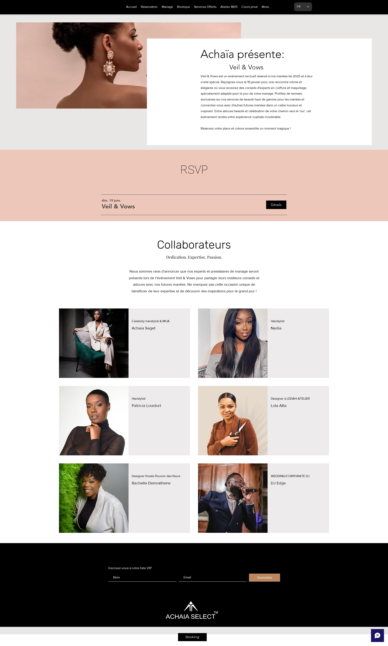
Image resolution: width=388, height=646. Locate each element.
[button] (118, 206)
